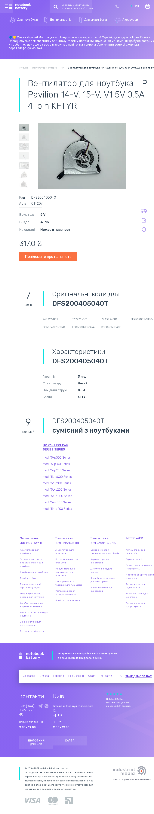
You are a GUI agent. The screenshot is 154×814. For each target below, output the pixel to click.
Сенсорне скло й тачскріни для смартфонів (105, 552)
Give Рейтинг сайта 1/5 (107, 694)
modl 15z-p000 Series (57, 496)
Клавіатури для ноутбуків (34, 572)
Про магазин (76, 676)
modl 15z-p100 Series (57, 502)
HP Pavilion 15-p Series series (55, 447)
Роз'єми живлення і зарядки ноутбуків (30, 586)
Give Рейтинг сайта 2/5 (110, 694)
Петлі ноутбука (28, 578)
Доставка (29, 676)
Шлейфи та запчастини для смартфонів (103, 580)
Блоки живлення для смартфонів (102, 589)
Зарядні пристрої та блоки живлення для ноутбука (31, 562)
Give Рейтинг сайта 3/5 (114, 694)
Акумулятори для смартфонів (100, 561)
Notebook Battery (31, 656)
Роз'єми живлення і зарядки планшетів (65, 593)
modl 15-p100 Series (56, 464)
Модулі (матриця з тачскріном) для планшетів (65, 572)
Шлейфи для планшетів (68, 600)
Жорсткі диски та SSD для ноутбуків (34, 614)
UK (130, 6)
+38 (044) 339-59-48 (26, 710)
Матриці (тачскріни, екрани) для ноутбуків (32, 595)
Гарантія (58, 676)
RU (137, 6)
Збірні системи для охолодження (30, 623)
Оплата (44, 676)
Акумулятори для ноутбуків (29, 552)
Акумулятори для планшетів (64, 552)
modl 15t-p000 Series (57, 477)
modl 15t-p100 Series (57, 483)
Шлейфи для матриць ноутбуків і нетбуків (31, 605)
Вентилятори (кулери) (32, 631)
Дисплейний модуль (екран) (101, 570)
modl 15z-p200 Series (57, 509)
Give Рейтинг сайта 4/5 (117, 694)
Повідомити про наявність (48, 256)
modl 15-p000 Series (57, 457)
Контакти (106, 676)
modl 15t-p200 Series (57, 489)
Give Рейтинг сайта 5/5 (121, 694)
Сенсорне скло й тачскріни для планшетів (68, 583)
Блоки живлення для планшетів (66, 561)
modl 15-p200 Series (56, 470)
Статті (92, 676)
